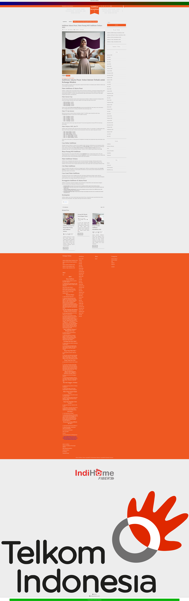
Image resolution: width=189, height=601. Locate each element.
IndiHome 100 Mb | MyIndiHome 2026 (114, 37)
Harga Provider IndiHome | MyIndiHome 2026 (96, 227)
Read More (66, 248)
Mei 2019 (108, 136)
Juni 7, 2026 (96, 231)
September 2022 (110, 102)
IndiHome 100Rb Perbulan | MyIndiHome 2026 (115, 32)
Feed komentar (110, 167)
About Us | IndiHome (66, 444)
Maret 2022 (80, 295)
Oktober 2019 (109, 127)
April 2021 (109, 113)
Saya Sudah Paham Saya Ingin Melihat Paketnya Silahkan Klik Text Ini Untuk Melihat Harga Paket (70, 438)
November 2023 (110, 95)
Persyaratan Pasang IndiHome (72, 425)
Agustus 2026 (81, 258)
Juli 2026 (108, 57)
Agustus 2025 (109, 79)
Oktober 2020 (109, 118)
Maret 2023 (109, 100)
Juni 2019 (80, 314)
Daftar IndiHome (66, 281)
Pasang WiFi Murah (66, 453)
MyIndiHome (94, 10)
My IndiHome (65, 451)
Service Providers (110, 150)
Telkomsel (109, 155)
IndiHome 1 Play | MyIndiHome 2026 (114, 39)
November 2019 (81, 308)
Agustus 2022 (109, 104)
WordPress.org (110, 169)
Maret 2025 (109, 88)
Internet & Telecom (110, 146)
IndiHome (83, 9)
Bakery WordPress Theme (80, 457)
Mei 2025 (108, 86)
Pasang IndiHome (70, 315)
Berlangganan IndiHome (73, 377)
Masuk (96, 258)
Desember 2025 (81, 271)
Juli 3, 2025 (65, 29)
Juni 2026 (109, 59)
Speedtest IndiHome (76, 9)
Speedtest (113, 266)
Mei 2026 (108, 61)
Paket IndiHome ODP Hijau (73, 358)
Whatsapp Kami (74, 434)
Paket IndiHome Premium (70, 357)
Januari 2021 (81, 301)
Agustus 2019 (109, 131)
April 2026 (80, 265)
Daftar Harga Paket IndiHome (67, 448)
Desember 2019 (110, 122)
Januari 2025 (109, 91)
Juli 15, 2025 (66, 233)
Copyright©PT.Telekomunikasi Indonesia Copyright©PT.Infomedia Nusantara (99, 457)
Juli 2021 (108, 111)
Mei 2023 (108, 97)
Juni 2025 (109, 84)
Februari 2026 (109, 68)
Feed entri (109, 165)
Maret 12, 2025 (81, 218)
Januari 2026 (109, 70)
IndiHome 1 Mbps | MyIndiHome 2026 (114, 41)
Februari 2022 (109, 109)
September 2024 (110, 93)
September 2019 (110, 129)
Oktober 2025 (109, 77)
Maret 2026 (109, 66)
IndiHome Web (69, 9)
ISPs (108, 148)
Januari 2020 (109, 120)
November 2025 (110, 75)
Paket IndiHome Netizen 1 (67, 356)
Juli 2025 (108, 82)
